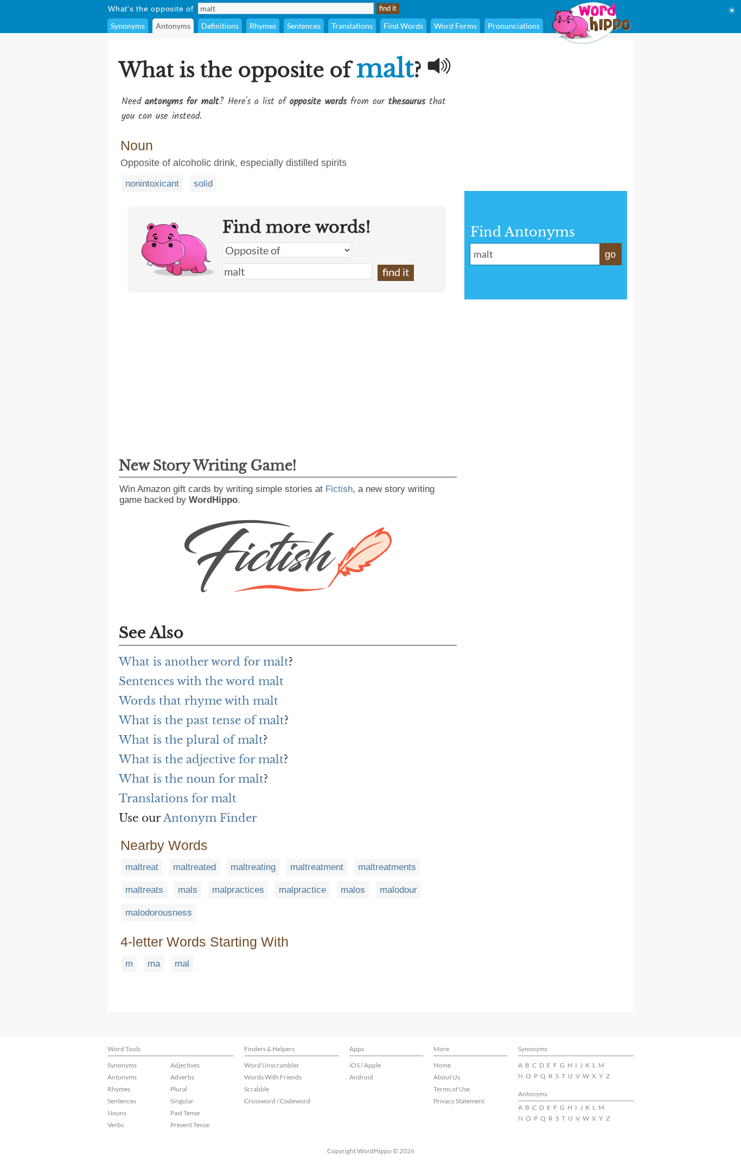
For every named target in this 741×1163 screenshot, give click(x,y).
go (610, 254)
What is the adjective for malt (201, 759)
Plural (178, 1089)
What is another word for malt (204, 661)
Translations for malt (178, 798)
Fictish (339, 489)
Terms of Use (451, 1089)
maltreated (194, 867)
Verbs (115, 1125)
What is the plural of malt (191, 739)
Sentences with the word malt (201, 681)
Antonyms (173, 25)
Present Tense (189, 1125)
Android (361, 1077)
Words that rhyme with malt (198, 700)
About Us (446, 1077)
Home (442, 1065)
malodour (398, 890)
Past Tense (185, 1113)
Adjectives (185, 1065)
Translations (352, 25)
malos (353, 890)
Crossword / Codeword (277, 1101)
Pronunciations (514, 25)
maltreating (253, 867)
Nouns (116, 1113)
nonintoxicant (152, 183)
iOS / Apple (365, 1065)
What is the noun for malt (191, 778)
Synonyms (128, 25)
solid (203, 183)
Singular (182, 1101)
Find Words (403, 25)
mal (182, 963)
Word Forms (455, 25)
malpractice (302, 890)
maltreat (141, 867)
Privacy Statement (458, 1101)
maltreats (144, 890)
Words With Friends (273, 1077)
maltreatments (387, 867)
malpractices (238, 890)
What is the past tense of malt (201, 720)
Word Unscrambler (271, 1065)
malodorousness (158, 913)
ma (154, 963)
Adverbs (182, 1077)
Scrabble (256, 1089)
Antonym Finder (210, 818)
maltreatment (316, 867)
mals (187, 890)
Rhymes (263, 25)
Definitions (220, 25)
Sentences (304, 25)
